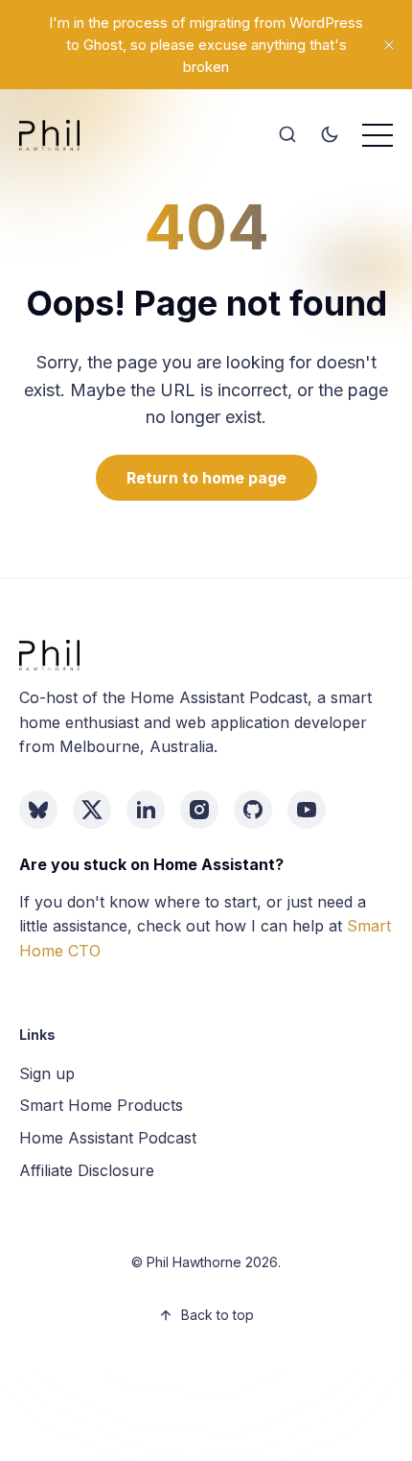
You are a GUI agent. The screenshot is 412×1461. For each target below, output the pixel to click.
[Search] (287, 135)
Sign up (47, 1073)
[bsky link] (38, 809)
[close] (389, 45)
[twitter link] (92, 809)
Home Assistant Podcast (107, 1137)
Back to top (217, 1315)
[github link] (253, 809)
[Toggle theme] (329, 135)
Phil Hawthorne (194, 1262)
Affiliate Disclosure (86, 1170)
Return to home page (206, 477)
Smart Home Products (101, 1105)
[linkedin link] (145, 809)
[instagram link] (199, 809)
